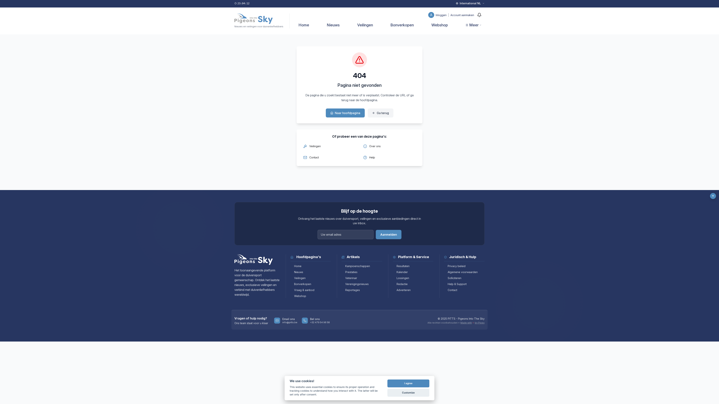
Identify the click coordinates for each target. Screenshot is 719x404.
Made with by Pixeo (472, 322)
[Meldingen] (479, 15)
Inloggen (441, 15)
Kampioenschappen (357, 266)
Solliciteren (454, 278)
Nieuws (333, 25)
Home (303, 25)
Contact (452, 290)
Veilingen (365, 25)
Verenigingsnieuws (357, 284)
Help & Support (457, 284)
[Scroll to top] (713, 196)
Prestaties (351, 272)
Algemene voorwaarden (463, 272)
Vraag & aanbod (304, 290)
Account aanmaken (462, 15)
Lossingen (403, 278)
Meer (474, 25)
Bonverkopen (402, 25)
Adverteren (404, 290)
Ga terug (383, 113)
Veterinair (351, 278)
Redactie (402, 284)
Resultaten (403, 266)
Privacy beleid (456, 266)
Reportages (352, 290)
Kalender (402, 272)
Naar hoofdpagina (347, 113)
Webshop (439, 25)
